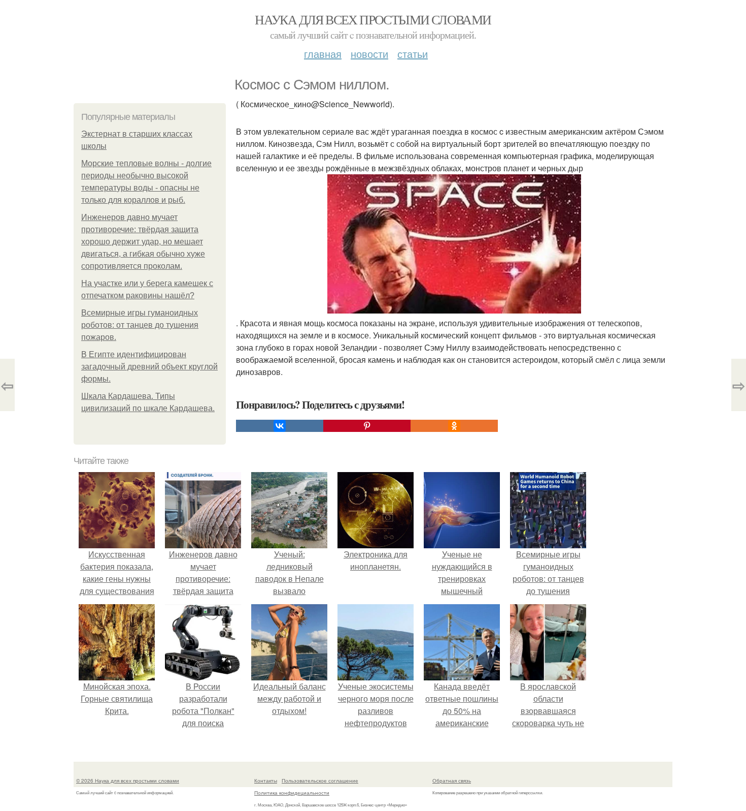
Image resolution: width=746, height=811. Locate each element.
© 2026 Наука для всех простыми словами (127, 780)
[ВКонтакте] (279, 426)
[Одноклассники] (454, 426)
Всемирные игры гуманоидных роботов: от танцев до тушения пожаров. (139, 324)
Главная (323, 53)
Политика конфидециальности (291, 792)
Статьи (412, 53)
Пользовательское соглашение (320, 780)
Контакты (265, 780)
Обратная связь (451, 780)
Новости (369, 53)
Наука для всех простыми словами (373, 19)
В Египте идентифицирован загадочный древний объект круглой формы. (149, 366)
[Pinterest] (367, 426)
